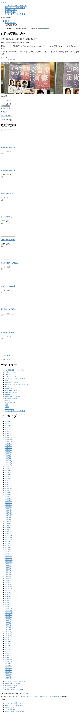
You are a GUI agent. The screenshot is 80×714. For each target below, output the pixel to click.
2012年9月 (8, 492)
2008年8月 (8, 592)
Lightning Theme (24, 696)
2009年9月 (8, 566)
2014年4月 (8, 454)
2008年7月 (8, 594)
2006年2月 (8, 653)
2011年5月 (8, 525)
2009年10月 (8, 564)
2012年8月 (8, 494)
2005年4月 (8, 674)
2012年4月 (8, 503)
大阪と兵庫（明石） (6, 116)
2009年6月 (8, 572)
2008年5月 (8, 598)
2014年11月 (8, 440)
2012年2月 (8, 507)
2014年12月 (8, 437)
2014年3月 (8, 456)
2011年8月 (8, 519)
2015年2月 (8, 433)
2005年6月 (8, 670)
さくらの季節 (5, 355)
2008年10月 (8, 588)
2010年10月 (8, 539)
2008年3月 (8, 602)
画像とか (8, 394)
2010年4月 (8, 552)
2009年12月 (8, 560)
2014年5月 (8, 452)
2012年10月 (8, 490)
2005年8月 (8, 666)
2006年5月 (8, 647)
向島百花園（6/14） (7, 193)
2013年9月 (8, 468)
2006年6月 (8, 645)
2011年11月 (8, 513)
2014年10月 (8, 442)
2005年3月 (8, 676)
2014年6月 (8, 450)
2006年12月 (8, 633)
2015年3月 (8, 431)
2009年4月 (8, 576)
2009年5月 (8, 574)
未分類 (7, 386)
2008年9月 (8, 590)
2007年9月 (8, 615)
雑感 (6, 405)
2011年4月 (8, 527)
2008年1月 (8, 607)
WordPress (12, 696)
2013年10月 (8, 466)
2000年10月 (8, 678)
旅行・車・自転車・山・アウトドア (17, 384)
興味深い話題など (11, 398)
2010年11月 (8, 537)
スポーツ (8, 380)
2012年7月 (8, 497)
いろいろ (8, 374)
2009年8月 (8, 568)
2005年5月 (8, 672)
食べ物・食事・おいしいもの (15, 411)
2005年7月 (8, 668)
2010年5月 (8, 549)
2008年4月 (8, 600)
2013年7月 (8, 472)
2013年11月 (8, 464)
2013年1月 (8, 484)
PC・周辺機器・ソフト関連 (14, 370)
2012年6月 (8, 499)
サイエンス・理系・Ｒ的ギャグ (16, 378)
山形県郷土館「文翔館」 (9, 309)
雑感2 (7, 407)
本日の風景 (8, 388)
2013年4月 (8, 478)
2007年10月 (8, 613)
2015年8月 (8, 421)
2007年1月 (8, 631)
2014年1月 (8, 460)
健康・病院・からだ (12, 382)
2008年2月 (8, 604)
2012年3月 (8, 505)
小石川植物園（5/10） (8, 217)
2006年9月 (8, 639)
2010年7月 (8, 545)
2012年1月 (8, 509)
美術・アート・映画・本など (15, 396)
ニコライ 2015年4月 (8, 286)
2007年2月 (8, 629)
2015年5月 (8, 427)
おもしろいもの (10, 376)
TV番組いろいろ (10, 372)
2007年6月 (8, 621)
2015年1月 (8, 435)
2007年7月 (8, 619)
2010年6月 (8, 547)
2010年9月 (8, 541)
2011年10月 (8, 515)
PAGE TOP (76, 690)
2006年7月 (8, 643)
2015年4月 (8, 429)
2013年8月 (8, 470)
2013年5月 (8, 476)
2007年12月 (8, 609)
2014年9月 (8, 444)
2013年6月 (8, 474)
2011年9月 (8, 517)
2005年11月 (8, 659)
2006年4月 (8, 649)
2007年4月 (8, 625)
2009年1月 (8, 582)
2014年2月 (8, 458)
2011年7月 (8, 521)
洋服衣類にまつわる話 (12, 392)
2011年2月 (8, 531)
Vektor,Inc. (56, 696)
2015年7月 (8, 423)
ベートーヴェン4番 (6, 100)
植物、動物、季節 (11, 390)
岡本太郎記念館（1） (8, 170)
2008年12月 (8, 584)
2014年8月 (8, 446)
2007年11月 (8, 611)
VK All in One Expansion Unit (41, 696)
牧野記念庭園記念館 (8, 240)
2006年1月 (8, 655)
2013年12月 (8, 462)
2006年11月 (8, 635)
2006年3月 (8, 651)
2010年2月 (8, 556)
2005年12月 (8, 657)
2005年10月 (8, 662)
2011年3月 (8, 529)
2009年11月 (8, 562)
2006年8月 (8, 641)
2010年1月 (8, 558)
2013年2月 (8, 482)
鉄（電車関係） (43, 28)
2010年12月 (8, 535)
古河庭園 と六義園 (7, 332)
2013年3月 (8, 480)
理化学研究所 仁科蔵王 (9, 263)
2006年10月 (8, 637)
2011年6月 (8, 523)
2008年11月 (8, 586)
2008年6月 (8, 596)
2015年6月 (8, 425)
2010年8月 (8, 543)
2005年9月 (8, 664)
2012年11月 (8, 488)
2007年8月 (8, 617)
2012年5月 (8, 501)
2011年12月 (8, 511)
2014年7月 (8, 448)
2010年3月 (8, 554)
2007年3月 (8, 627)
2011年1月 (8, 533)
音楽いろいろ (9, 409)
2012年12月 (8, 486)
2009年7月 (8, 570)
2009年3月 (8, 578)
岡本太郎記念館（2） (8, 147)
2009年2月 (8, 580)
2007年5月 (8, 623)
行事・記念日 (9, 401)
